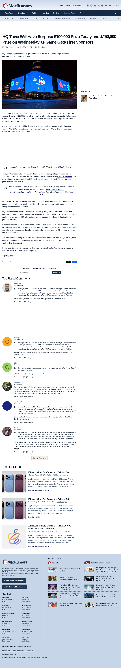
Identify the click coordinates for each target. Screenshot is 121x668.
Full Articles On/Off (19, 657)
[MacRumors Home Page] (17, 5)
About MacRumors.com (14, 580)
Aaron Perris (25, 637)
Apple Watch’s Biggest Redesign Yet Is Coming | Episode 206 (105, 578)
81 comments (45, 546)
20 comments (45, 490)
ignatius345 (18, 402)
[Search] (116, 13)
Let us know (76, 5)
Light (42, 657)
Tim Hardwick (26, 613)
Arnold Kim (5, 597)
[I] (7, 410)
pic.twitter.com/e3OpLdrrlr (30, 167)
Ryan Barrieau (26, 629)
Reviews (56, 13)
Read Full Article (34, 490)
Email (3, 601)
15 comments (7, 262)
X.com (8, 601)
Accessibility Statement (9, 654)
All (117, 18)
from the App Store (54, 248)
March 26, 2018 (65, 167)
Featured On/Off (8, 657)
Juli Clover (5, 605)
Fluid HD (33, 657)
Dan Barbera (6, 629)
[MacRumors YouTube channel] (106, 5)
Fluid (28, 657)
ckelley (16, 338)
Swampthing (18, 382)
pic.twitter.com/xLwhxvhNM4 (21, 192)
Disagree (30, 302)
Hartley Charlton (7, 621)
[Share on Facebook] (74, 262)
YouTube (55, 563)
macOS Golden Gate (62, 18)
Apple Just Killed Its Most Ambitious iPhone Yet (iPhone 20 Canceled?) (70, 587)
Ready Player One (64, 176)
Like (25, 302)
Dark (46, 657)
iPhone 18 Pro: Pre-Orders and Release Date (49, 472)
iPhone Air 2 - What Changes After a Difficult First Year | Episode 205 (106, 587)
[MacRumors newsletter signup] (117, 5)
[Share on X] (68, 262)
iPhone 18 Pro (9, 18)
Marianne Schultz (27, 621)
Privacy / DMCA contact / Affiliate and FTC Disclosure (17, 650)
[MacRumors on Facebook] (95, 5)
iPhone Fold (23, 18)
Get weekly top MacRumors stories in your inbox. (39, 268)
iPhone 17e (93, 18)
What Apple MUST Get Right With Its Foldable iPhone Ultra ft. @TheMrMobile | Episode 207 (107, 570)
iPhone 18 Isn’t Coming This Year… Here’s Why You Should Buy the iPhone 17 (70, 596)
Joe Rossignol (40, 47)
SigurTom (17, 284)
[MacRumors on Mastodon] (102, 5)
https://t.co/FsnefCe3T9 (55, 189)
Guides (34, 13)
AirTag (105, 18)
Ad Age (16, 179)
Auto (38, 657)
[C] (7, 346)
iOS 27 (35, 18)
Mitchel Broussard (8, 613)
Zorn (16, 427)
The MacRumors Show (100, 563)
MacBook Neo (80, 18)
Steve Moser (6, 637)
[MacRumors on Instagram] (91, 5)
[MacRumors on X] (99, 5)
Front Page (9, 13)
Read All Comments (39, 458)
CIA (15, 363)
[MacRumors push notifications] (110, 5)
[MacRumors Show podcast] (87, 5)
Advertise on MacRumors (14, 587)
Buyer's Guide (69, 13)
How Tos (45, 13)
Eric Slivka (25, 597)
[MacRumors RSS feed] (113, 5)
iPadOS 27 (46, 18)
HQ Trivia (9, 256)
